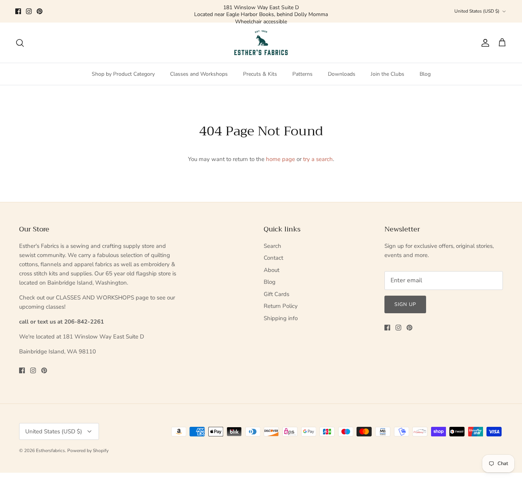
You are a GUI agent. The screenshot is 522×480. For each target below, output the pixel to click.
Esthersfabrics (50, 450)
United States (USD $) (476, 11)
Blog (425, 74)
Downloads (341, 74)
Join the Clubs (387, 74)
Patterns (302, 74)
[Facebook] (18, 11)
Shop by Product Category (123, 74)
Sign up (405, 304)
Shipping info (281, 318)
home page (280, 159)
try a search (318, 159)
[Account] (484, 42)
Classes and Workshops (199, 74)
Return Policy (281, 306)
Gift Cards (276, 294)
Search (272, 246)
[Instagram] (29, 11)
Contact (273, 258)
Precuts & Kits (260, 74)
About (271, 270)
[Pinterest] (39, 11)
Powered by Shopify (88, 450)
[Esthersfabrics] (261, 42)
